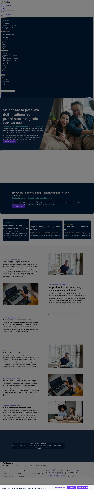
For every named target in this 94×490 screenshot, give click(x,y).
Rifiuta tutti (71, 487)
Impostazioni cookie (60, 487)
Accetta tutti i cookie (83, 487)
